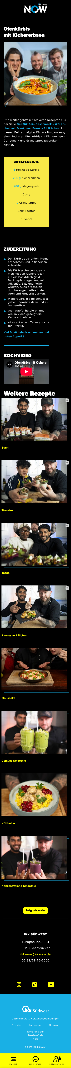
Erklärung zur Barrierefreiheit (35, 1035)
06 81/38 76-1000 (35, 960)
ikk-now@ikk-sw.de (35, 954)
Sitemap (54, 1025)
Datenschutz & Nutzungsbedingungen (35, 1018)
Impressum (35, 1025)
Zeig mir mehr (35, 910)
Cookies (17, 1025)
